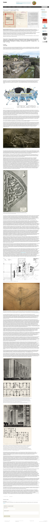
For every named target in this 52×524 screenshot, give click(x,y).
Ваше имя (6, 507)
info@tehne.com (17, 521)
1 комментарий (10, 496)
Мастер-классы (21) (44, 14)
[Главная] (5, 2)
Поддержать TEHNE (32, 520)
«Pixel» (45, 521)
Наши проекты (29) (44, 15)
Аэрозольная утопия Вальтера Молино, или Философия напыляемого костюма (23, 3)
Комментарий (6, 510)
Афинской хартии (23, 252)
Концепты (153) (43, 13)
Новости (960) (43, 10)
